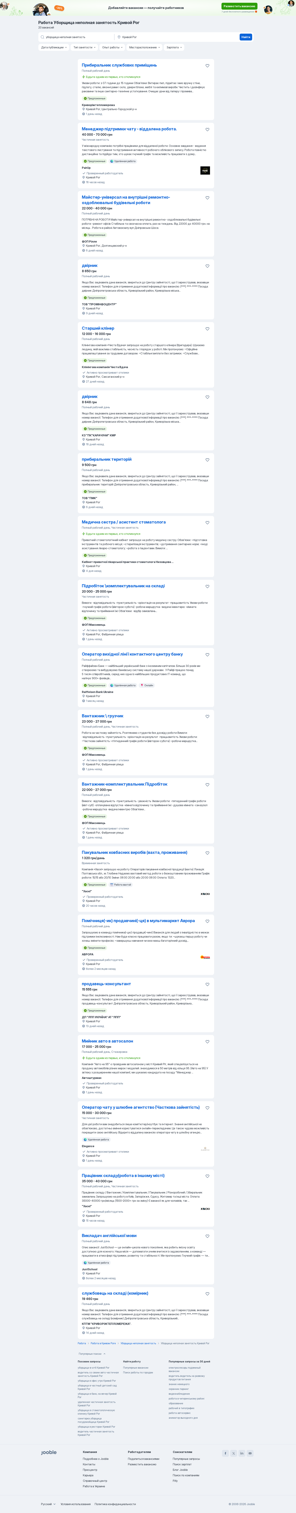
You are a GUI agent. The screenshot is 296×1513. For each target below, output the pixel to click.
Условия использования (76, 1504)
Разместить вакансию (239, 6)
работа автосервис (180, 1412)
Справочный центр (95, 1480)
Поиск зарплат (182, 1464)
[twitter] (233, 1453)
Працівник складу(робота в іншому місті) (123, 1175)
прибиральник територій (107, 459)
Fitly (175, 1480)
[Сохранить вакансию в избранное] (207, 65)
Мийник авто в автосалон (107, 1041)
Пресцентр (90, 1469)
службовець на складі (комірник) (115, 1293)
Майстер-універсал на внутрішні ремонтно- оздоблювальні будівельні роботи (126, 200)
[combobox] (49, 1504)
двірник (89, 265)
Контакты (89, 1464)
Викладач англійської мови (109, 1235)
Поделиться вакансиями (143, 1459)
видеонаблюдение (179, 1393)
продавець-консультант (106, 983)
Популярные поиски (90, 1353)
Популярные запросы (186, 1459)
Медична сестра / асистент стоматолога (124, 522)
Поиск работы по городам (138, 1372)
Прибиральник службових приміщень (119, 65)
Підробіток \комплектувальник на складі (123, 585)
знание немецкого (179, 1384)
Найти (246, 37)
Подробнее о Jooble (96, 1459)
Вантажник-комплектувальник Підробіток (124, 784)
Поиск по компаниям (186, 1475)
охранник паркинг (179, 1388)
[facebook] (225, 1453)
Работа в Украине (94, 1486)
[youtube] (250, 1453)
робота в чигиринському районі (186, 1398)
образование (176, 1403)
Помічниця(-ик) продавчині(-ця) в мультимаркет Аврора (138, 920)
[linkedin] (241, 1453)
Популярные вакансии (135, 1367)
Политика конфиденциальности (115, 1504)
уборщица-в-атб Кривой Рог (93, 1367)
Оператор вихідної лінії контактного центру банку (132, 654)
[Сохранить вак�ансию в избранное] (207, 129)
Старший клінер (98, 328)
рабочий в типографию (181, 1408)
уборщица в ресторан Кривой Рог (96, 1426)
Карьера (88, 1475)
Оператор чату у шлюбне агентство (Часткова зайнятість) (141, 1107)
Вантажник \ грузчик (102, 715)
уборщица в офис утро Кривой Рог (97, 1380)
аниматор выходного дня (183, 1417)
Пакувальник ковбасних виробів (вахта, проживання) (134, 852)
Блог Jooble (180, 1469)
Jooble (251, 1504)
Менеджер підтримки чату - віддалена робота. (129, 128)
